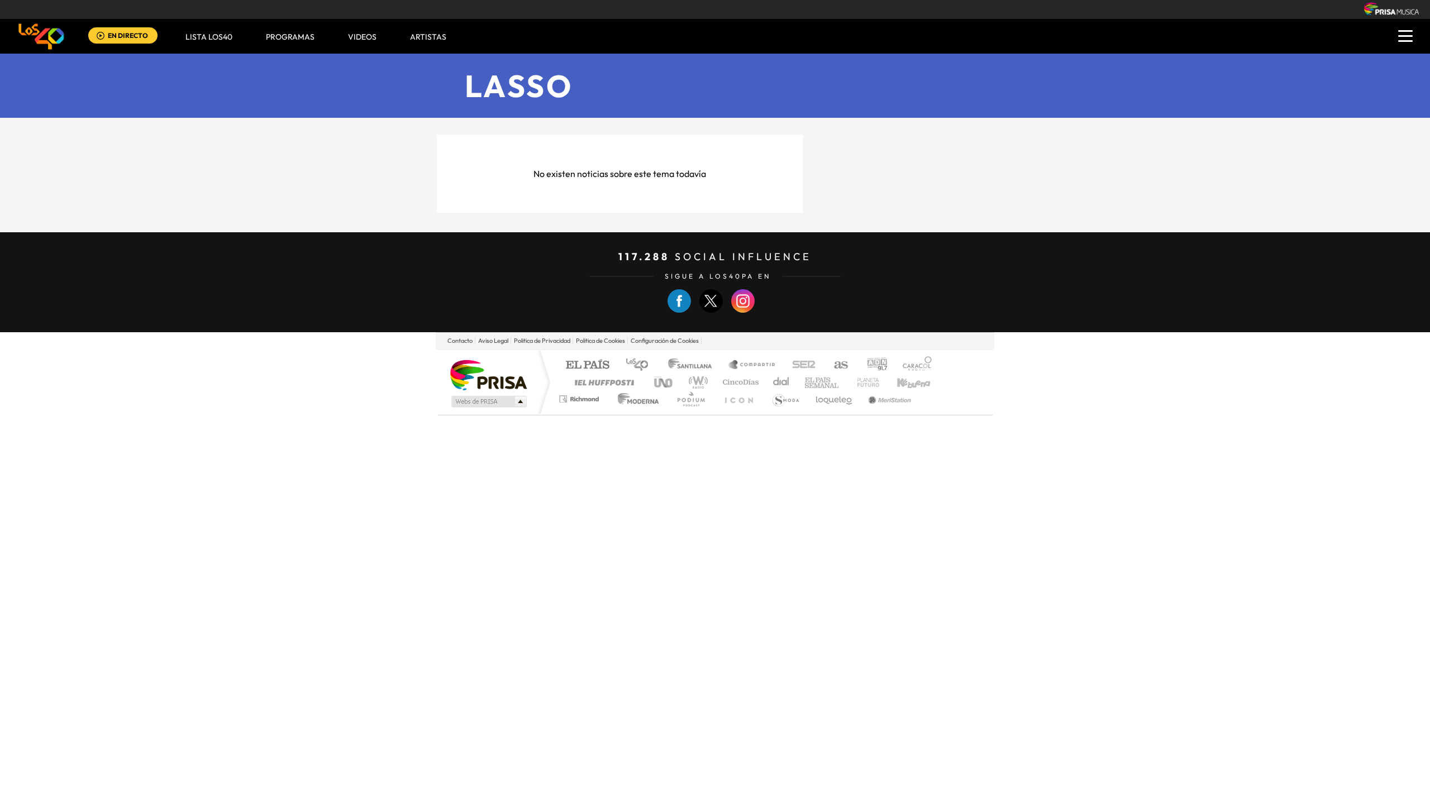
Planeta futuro (864, 382)
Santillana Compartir (752, 365)
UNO (664, 382)
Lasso (519, 85)
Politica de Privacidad (542, 340)
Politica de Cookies (600, 340)
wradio (696, 382)
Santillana (693, 365)
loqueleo (834, 399)
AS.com (836, 365)
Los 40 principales (641, 365)
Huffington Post (602, 382)
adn (873, 365)
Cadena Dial (781, 382)
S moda (785, 399)
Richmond (580, 399)
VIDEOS (362, 37)
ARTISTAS (428, 37)
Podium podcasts (690, 399)
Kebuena (904, 382)
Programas (290, 37)
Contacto (460, 340)
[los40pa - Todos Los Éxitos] (41, 36)
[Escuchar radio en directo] (100, 36)
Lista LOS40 (208, 37)
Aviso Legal (493, 340)
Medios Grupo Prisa (488, 401)
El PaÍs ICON (738, 399)
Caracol (913, 365)
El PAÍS (587, 365)
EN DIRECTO (128, 35)
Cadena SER (800, 365)
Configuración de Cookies (665, 340)
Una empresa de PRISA (488, 374)
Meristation (888, 399)
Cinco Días (739, 382)
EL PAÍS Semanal (822, 382)
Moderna (635, 399)
